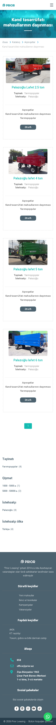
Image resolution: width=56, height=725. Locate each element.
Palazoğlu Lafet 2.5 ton (28, 87)
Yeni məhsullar (26, 595)
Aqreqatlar (28, 109)
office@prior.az (25, 666)
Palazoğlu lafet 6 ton (28, 360)
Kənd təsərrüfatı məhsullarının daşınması (28, 114)
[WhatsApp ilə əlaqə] (48, 716)
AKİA (11, 629)
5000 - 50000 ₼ (9, 491)
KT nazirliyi (14, 633)
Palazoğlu (33, 96)
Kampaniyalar (26, 604)
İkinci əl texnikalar (28, 600)
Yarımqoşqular (31, 93)
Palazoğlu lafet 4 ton (28, 178)
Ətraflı (28, 127)
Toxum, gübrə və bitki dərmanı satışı (28, 638)
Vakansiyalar (25, 609)
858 (19, 660)
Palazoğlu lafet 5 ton (28, 269)
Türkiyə (5, 529)
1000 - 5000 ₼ (9, 485)
